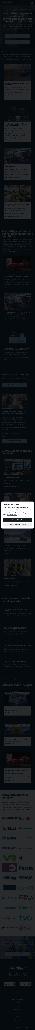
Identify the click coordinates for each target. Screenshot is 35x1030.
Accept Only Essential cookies (17, 524)
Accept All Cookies (17, 520)
